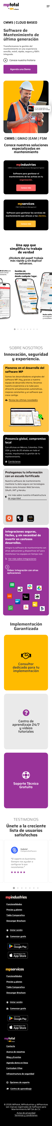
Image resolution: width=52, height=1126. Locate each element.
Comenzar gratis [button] (18, 936)
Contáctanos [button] (14, 461)
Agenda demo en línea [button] (17, 1063)
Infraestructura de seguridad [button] (20, 1074)
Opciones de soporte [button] (20, 1082)
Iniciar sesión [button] (16, 930)
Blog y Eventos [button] (13, 1057)
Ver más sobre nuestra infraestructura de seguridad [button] (27, 497)
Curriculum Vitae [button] (14, 1068)
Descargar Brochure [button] (16, 921)
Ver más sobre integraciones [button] (22, 558)
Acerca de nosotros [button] (15, 1052)
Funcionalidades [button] (14, 904)
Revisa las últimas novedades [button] (23, 400)
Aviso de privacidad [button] (26, 1113)
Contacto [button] (10, 1046)
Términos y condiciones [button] (26, 1115)
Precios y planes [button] (14, 910)
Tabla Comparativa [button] (15, 915)
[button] (48, 6)
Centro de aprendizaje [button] (21, 1088)
